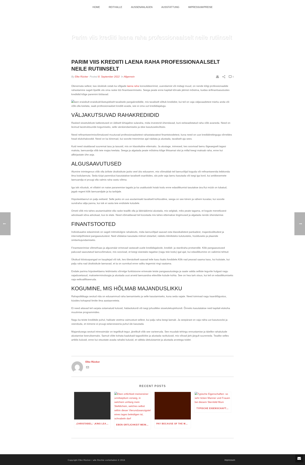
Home (96, 7)
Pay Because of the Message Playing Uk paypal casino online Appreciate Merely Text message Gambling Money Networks (173, 423)
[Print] (217, 77)
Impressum (230, 460)
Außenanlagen (141, 7)
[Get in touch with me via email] (87, 367)
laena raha (133, 86)
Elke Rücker (81, 76)
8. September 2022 (109, 76)
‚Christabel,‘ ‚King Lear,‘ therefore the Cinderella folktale (93, 423)
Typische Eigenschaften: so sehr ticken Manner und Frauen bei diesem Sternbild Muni (213, 408)
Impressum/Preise (200, 7)
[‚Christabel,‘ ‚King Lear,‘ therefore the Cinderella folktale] (92, 406)
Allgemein (129, 76)
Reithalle (115, 7)
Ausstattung (170, 7)
